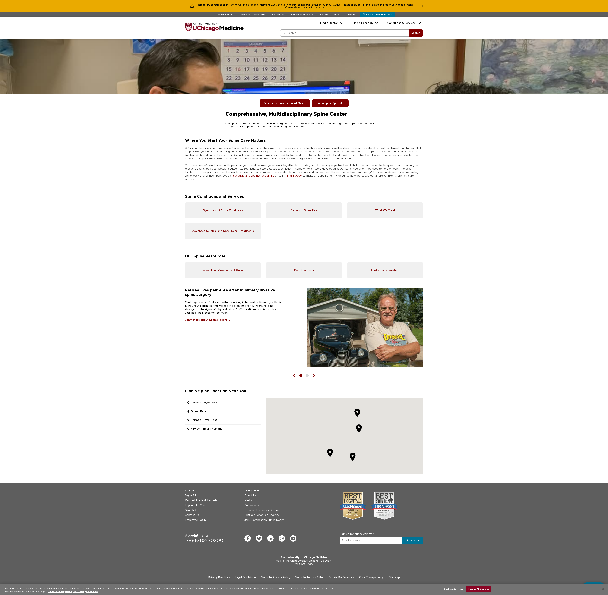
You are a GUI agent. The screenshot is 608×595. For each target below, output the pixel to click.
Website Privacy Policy (275, 577)
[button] (359, 428)
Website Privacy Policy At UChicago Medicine (73, 591)
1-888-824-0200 (204, 538)
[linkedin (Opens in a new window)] (270, 538)
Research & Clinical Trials (253, 14)
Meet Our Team (304, 270)
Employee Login (195, 519)
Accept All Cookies (478, 589)
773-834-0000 (293, 175)
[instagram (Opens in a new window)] (282, 538)
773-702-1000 (304, 564)
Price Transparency (371, 577)
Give (336, 14)
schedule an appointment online (253, 175)
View (288, 7)
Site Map (394, 577)
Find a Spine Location (385, 270)
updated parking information (308, 7)
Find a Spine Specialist (330, 103)
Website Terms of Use (309, 577)
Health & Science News (302, 14)
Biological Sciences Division (261, 510)
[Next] (312, 375)
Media (248, 500)
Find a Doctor (329, 23)
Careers (324, 14)
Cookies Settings (453, 589)
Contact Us (192, 515)
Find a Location (363, 23)
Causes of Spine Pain (304, 210)
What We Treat (385, 210)
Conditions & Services (401, 23)
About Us (250, 495)
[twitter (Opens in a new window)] (259, 538)
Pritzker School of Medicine (262, 515)
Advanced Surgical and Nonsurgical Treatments (223, 230)
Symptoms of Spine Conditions (223, 210)
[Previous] (295, 375)
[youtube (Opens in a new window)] (293, 538)
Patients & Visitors (225, 14)
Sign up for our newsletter (357, 534)
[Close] (602, 589)
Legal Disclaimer (245, 577)
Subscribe (412, 540)
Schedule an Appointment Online (284, 103)
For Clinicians (278, 14)
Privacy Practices (219, 577)
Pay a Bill (191, 495)
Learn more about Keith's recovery (207, 319)
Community (251, 505)
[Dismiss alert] (422, 6)
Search (415, 32)
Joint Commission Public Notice (264, 519)
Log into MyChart (196, 505)
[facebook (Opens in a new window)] (247, 538)
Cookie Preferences (341, 577)
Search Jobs (192, 510)
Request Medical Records (201, 500)
